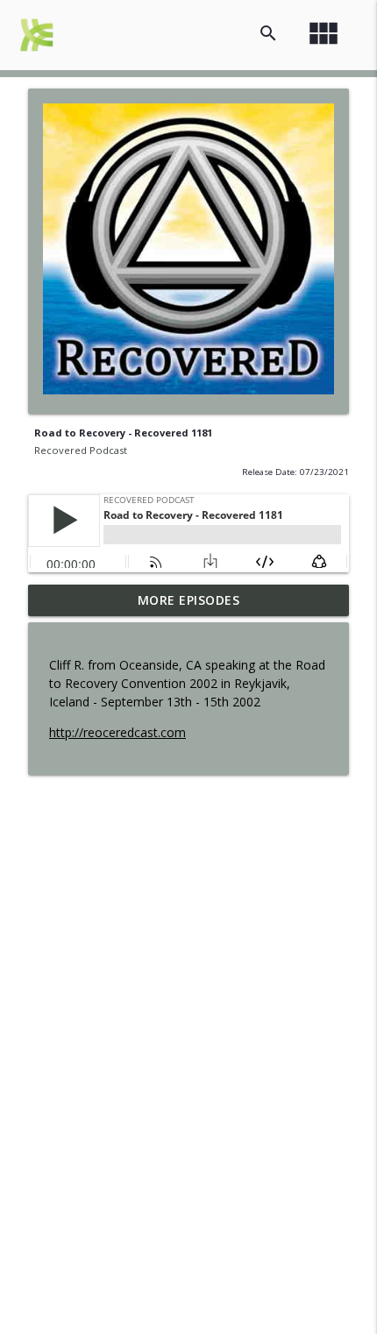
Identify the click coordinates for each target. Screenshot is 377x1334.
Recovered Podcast (80, 450)
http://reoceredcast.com (117, 732)
